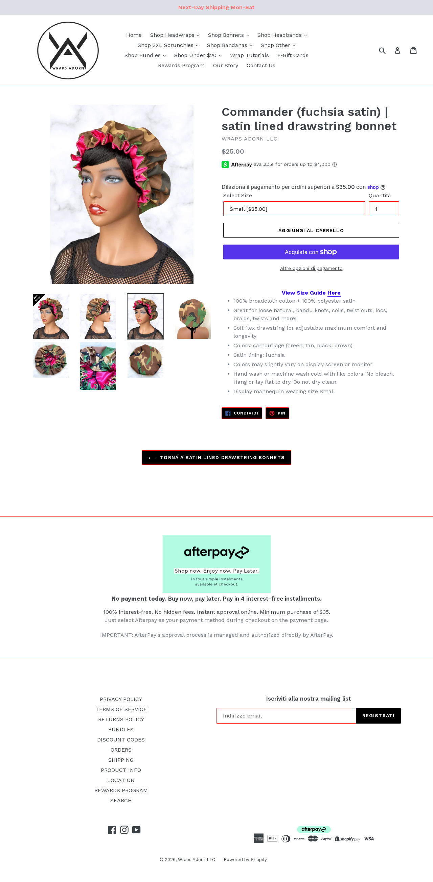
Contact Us (261, 65)
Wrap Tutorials (249, 55)
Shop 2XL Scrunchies (166, 45)
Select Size (237, 195)
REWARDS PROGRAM (121, 790)
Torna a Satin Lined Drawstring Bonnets (221, 457)
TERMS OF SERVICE (121, 709)
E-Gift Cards (293, 55)
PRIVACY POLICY (121, 699)
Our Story (225, 65)
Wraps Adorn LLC (196, 859)
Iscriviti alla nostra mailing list (308, 698)
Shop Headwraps (173, 35)
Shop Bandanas (228, 45)
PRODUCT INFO (121, 770)
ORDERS (121, 750)
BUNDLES (121, 729)
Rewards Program (181, 65)
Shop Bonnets (227, 35)
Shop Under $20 (196, 55)
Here (334, 292)
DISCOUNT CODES (121, 739)
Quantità (380, 195)
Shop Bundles (143, 55)
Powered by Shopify (245, 859)
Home (134, 35)
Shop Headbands (280, 35)
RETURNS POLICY (121, 719)
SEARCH (121, 800)
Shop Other (276, 45)
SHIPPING (121, 760)
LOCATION (121, 780)
